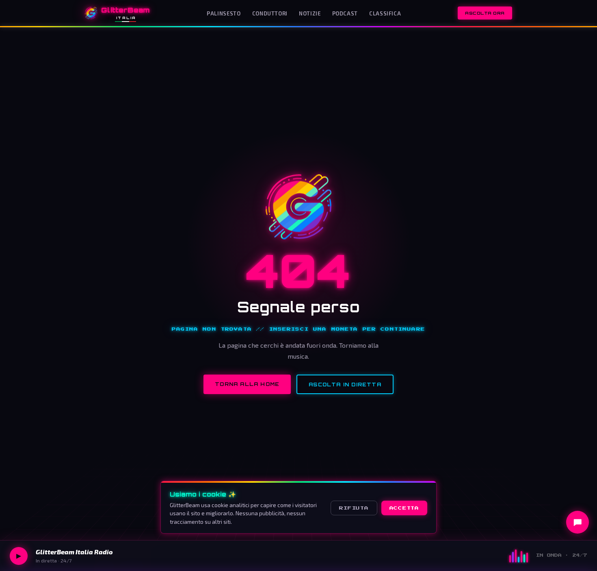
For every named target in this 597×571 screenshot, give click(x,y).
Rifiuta (353, 508)
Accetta (404, 508)
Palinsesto (223, 13)
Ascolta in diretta (345, 384)
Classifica (385, 13)
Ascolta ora (485, 13)
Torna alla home (247, 384)
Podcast (345, 13)
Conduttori (270, 13)
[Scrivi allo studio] (577, 522)
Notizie (309, 13)
